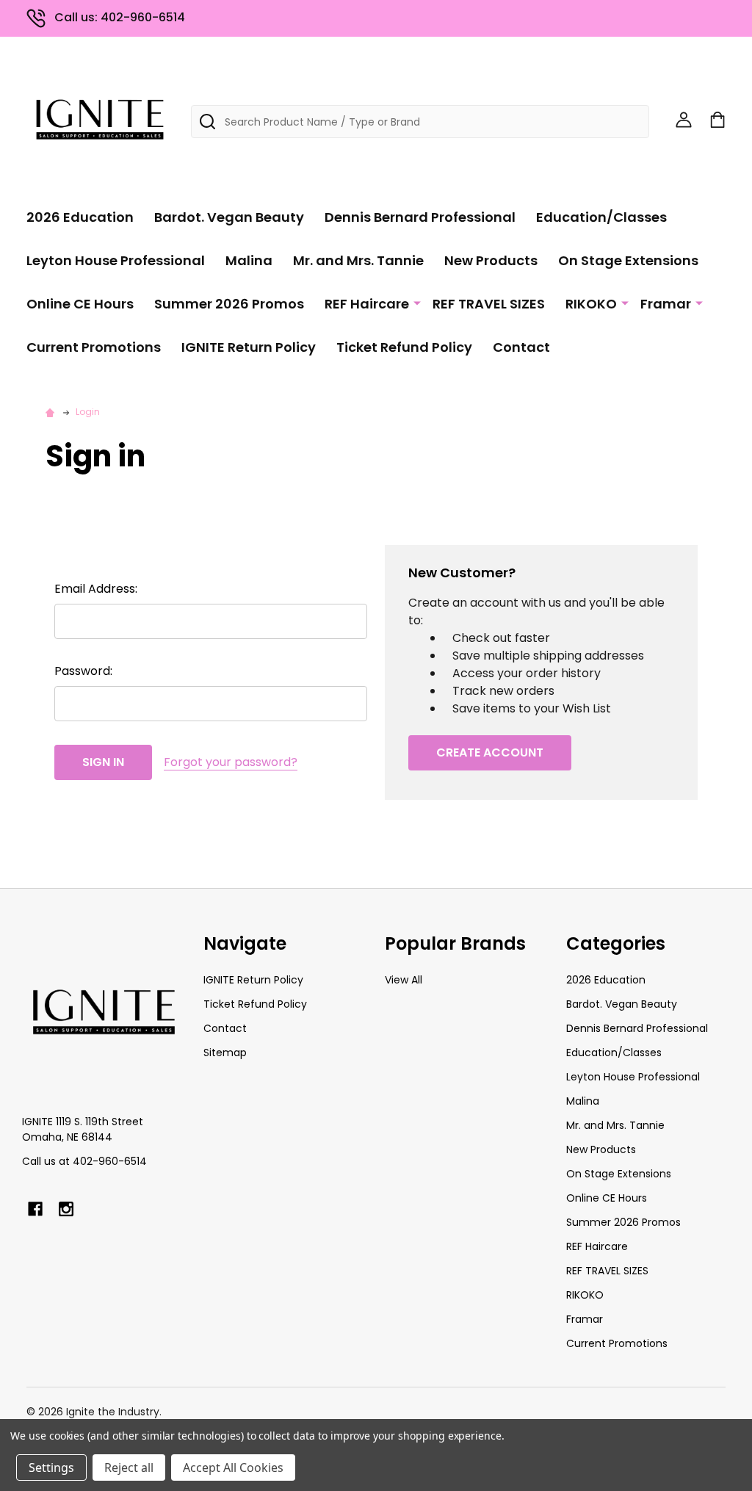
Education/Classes (601, 217)
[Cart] (717, 120)
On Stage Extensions (628, 260)
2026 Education (80, 217)
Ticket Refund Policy (404, 347)
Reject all (128, 1467)
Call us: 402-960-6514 (119, 17)
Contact (521, 347)
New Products (491, 260)
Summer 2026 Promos (229, 304)
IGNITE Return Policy (248, 347)
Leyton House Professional (115, 260)
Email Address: (95, 588)
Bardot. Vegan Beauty (229, 217)
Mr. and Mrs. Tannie (358, 260)
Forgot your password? (230, 762)
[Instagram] (66, 1209)
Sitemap (225, 1052)
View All (403, 979)
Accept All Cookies (233, 1467)
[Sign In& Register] (684, 120)
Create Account (489, 752)
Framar (665, 304)
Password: (83, 671)
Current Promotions (93, 347)
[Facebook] (35, 1209)
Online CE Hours (80, 304)
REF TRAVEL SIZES (489, 304)
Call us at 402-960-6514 (84, 1161)
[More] (417, 302)
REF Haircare (367, 304)
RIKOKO (591, 304)
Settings (51, 1467)
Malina (248, 260)
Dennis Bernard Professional (420, 217)
